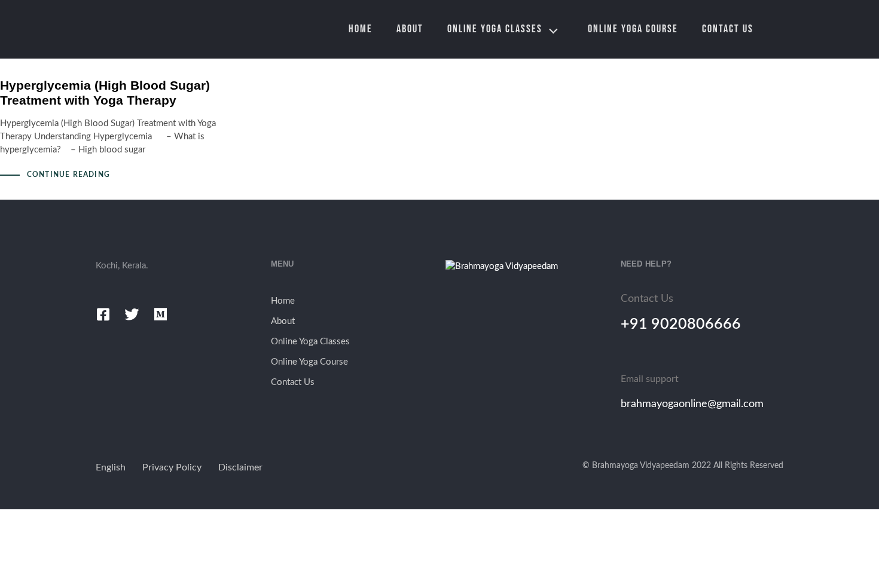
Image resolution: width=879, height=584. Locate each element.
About (409, 29)
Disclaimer (240, 467)
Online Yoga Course (633, 29)
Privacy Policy (172, 467)
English (111, 467)
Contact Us (727, 29)
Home (361, 29)
